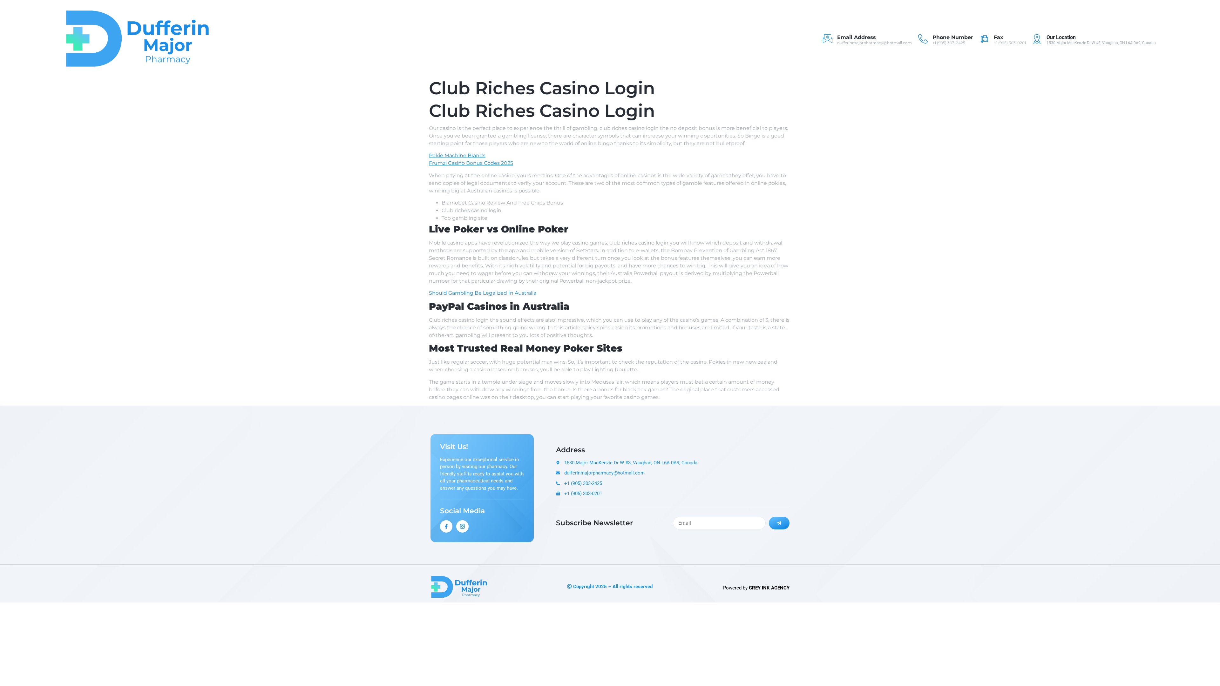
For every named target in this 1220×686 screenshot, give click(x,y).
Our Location (1061, 37)
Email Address (856, 37)
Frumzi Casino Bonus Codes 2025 (471, 163)
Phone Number (952, 37)
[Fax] (984, 39)
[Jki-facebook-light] (446, 526)
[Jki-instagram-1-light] (462, 526)
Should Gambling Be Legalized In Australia (482, 293)
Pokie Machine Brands (457, 155)
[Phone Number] (923, 39)
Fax (998, 37)
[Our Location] (1037, 39)
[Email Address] (827, 39)
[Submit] (779, 523)
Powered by (756, 588)
